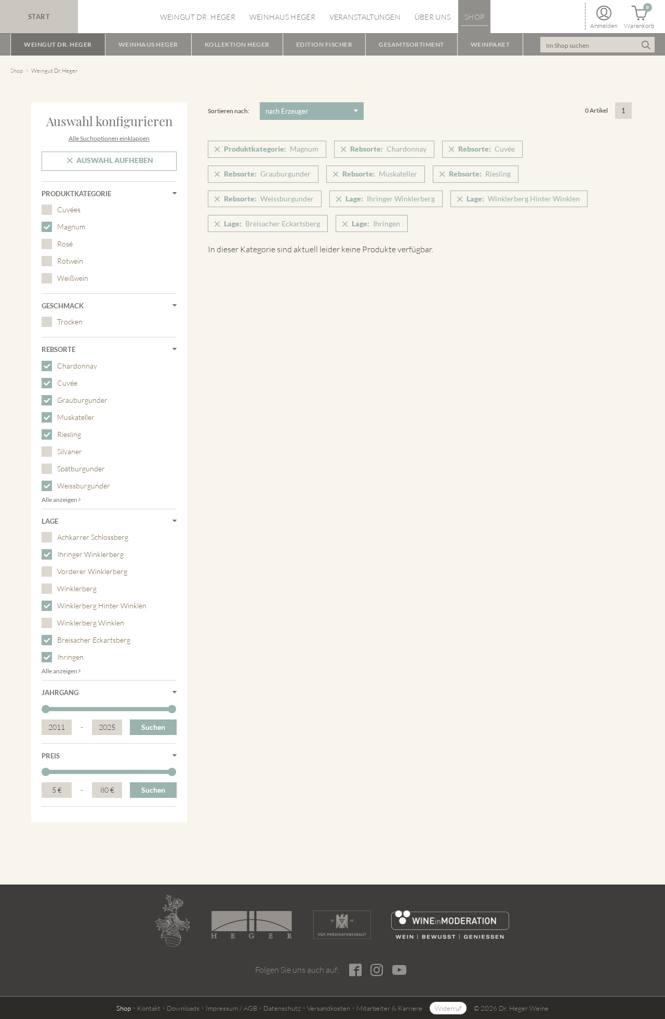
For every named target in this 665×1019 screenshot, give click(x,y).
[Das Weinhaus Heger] (251, 925)
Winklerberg (77, 588)
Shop (16, 70)
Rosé (65, 243)
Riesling (69, 434)
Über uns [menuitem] (432, 16)
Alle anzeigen (60, 500)
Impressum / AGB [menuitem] (231, 1008)
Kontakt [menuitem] (149, 1008)
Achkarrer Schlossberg (92, 537)
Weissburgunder (83, 485)
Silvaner (69, 451)
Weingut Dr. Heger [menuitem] (197, 16)
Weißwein (72, 278)
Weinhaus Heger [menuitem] (282, 16)
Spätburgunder (81, 468)
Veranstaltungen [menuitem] (365, 16)
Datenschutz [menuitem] (282, 1008)
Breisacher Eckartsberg (93, 639)
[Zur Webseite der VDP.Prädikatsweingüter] (341, 925)
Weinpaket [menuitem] (490, 44)
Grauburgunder (82, 400)
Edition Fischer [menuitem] (324, 44)
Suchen (153, 727)
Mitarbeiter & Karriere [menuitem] (389, 1008)
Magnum (71, 226)
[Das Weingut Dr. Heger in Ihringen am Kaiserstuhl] (172, 921)
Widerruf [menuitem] (448, 1008)
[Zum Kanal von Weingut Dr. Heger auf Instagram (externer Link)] (399, 969)
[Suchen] (645, 44)
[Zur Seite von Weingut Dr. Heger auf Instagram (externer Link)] (376, 970)
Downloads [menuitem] (183, 1008)
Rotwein (70, 260)
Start (39, 16)
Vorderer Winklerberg (92, 571)
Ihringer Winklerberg (90, 554)
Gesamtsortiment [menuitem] (411, 44)
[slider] (46, 709)
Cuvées (69, 209)
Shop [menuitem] (474, 16)
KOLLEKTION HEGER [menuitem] (237, 44)
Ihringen (70, 657)
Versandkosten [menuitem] (328, 1008)
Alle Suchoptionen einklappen (109, 138)
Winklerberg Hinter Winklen (102, 605)
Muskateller (76, 417)
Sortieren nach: (228, 111)
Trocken (70, 321)
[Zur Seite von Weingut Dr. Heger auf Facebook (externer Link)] (355, 970)
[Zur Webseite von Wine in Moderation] (450, 925)
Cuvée (67, 382)
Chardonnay (77, 365)
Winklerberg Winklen (90, 622)
